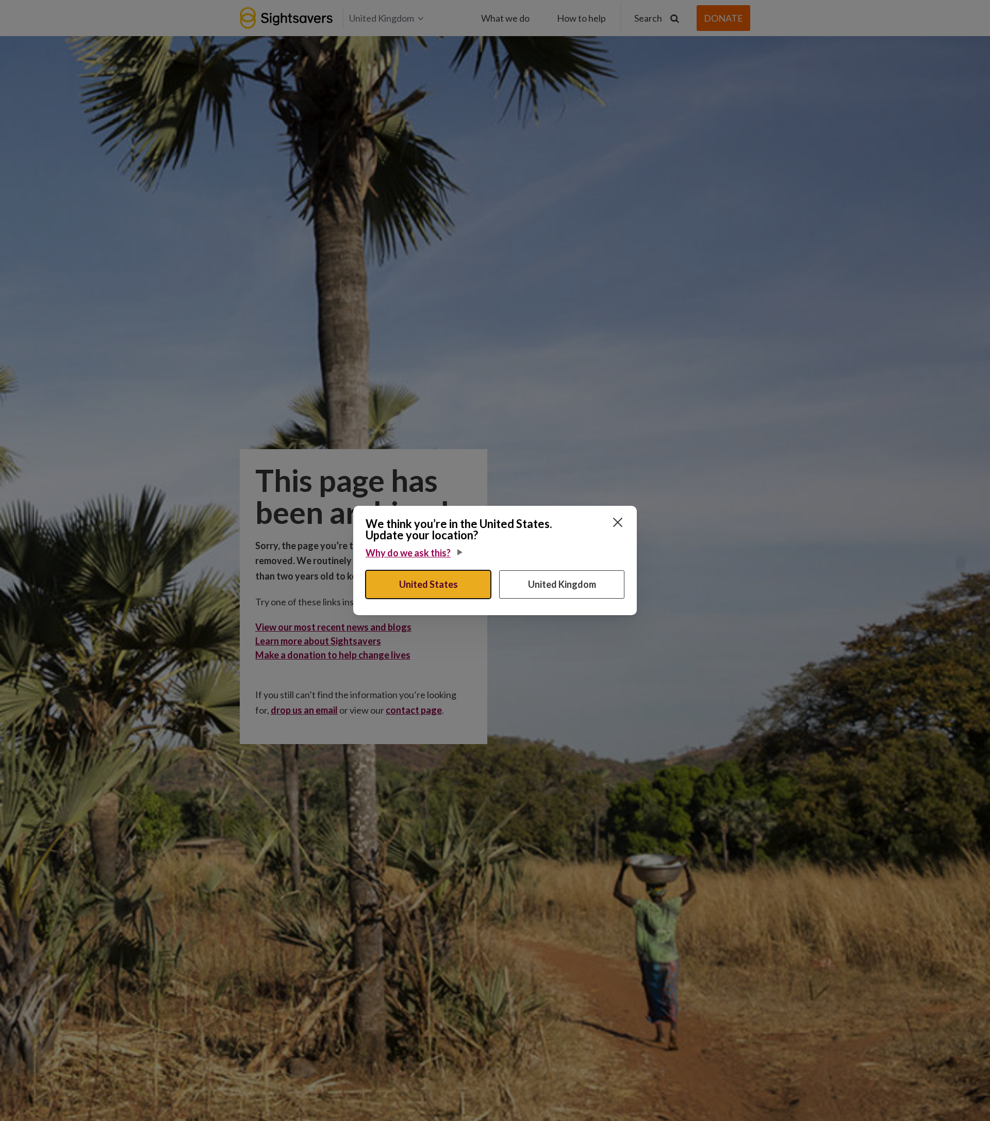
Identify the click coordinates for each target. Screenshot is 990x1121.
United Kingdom (562, 584)
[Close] (618, 522)
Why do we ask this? (408, 552)
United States (428, 584)
